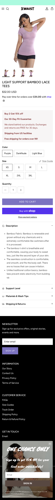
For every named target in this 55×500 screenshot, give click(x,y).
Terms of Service (10, 383)
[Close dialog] (50, 444)
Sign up (10, 351)
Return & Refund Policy (13, 419)
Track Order (8, 409)
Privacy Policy (9, 378)
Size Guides (8, 404)
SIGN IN (27, 483)
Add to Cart (27, 201)
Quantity (6, 183)
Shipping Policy (10, 414)
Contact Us (7, 373)
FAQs (5, 400)
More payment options (27, 217)
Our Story (7, 368)
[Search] (9, 9)
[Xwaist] (28, 9)
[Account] (46, 9)
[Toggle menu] (3, 9)
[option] (27, 40)
